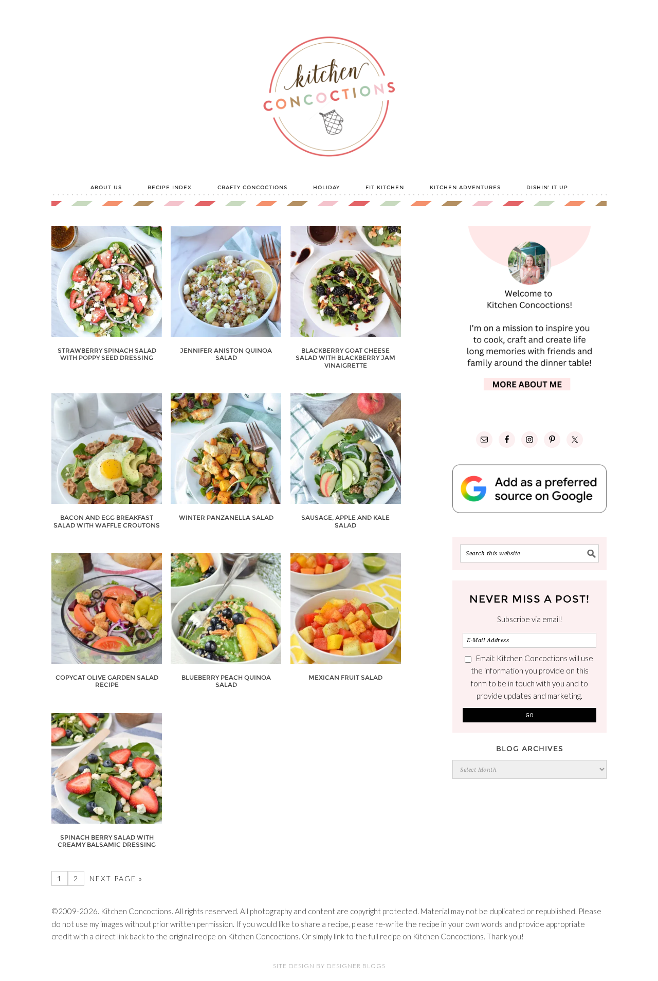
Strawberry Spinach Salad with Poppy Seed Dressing (107, 354)
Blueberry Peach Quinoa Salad (226, 681)
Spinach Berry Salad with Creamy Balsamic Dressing (107, 840)
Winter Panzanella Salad (226, 517)
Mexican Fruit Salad (345, 677)
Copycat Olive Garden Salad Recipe (107, 681)
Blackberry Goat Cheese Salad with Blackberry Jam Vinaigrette (345, 358)
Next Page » (116, 878)
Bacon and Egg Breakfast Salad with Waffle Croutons (106, 521)
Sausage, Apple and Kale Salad (345, 521)
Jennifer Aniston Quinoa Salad (226, 354)
